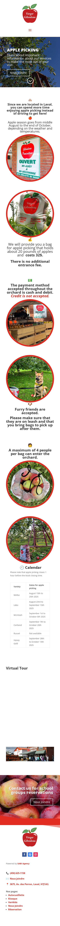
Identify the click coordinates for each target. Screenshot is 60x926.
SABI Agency (23, 863)
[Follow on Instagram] (35, 854)
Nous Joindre (18, 73)
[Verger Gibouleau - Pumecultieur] (30, 236)
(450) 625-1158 (17, 873)
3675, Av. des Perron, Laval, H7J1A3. (29, 884)
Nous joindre (17, 878)
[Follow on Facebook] (24, 854)
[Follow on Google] (30, 854)
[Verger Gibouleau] (30, 846)
